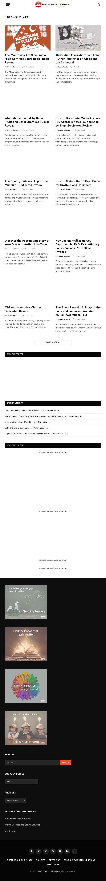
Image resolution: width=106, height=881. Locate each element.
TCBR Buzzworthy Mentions (80, 860)
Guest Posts (63, 67)
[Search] (98, 4)
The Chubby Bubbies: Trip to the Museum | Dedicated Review (26, 183)
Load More (51, 342)
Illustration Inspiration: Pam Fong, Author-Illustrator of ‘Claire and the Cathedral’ (77, 58)
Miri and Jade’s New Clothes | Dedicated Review (24, 309)
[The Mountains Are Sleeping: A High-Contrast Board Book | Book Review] (28, 38)
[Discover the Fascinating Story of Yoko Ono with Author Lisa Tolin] (28, 224)
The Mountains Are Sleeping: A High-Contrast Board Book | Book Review (27, 58)
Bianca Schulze (13, 67)
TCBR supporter (58, 452)
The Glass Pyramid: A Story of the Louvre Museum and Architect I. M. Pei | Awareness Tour (78, 311)
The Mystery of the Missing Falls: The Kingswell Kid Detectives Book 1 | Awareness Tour (44, 416)
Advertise (54, 860)
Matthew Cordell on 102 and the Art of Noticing (26, 422)
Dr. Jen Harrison (13, 189)
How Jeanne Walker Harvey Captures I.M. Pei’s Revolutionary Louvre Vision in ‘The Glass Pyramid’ (77, 246)
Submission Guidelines (20, 860)
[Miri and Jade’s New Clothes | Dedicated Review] (28, 290)
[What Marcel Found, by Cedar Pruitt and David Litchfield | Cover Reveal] (28, 101)
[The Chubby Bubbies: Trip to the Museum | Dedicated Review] (28, 164)
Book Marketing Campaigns (18, 818)
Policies (40, 860)
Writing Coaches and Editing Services (22, 825)
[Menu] (8, 4)
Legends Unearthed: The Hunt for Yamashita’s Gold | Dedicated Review (36, 434)
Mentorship (10, 831)
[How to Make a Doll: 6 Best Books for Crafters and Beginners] (78, 164)
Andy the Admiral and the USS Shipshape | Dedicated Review (32, 411)
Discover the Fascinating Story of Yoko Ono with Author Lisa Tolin (27, 242)
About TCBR (53, 864)
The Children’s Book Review (48, 871)
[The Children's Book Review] (53, 4)
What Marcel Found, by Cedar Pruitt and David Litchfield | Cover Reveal (27, 121)
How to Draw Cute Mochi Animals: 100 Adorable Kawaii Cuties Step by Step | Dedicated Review (78, 121)
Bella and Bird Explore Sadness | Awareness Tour (26, 428)
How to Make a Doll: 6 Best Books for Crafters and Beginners (77, 183)
